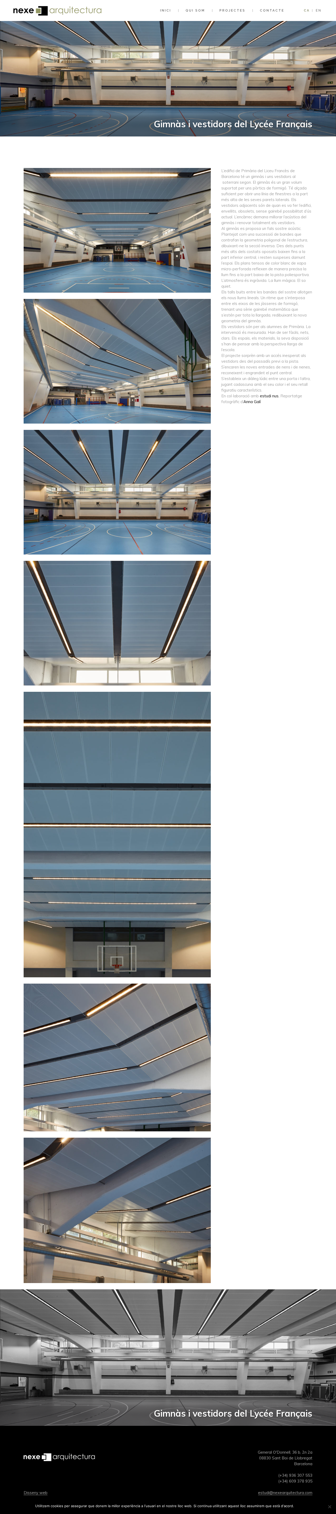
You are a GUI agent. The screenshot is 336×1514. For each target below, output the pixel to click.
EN (319, 10)
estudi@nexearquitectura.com (285, 1492)
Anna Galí (252, 401)
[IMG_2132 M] (117, 557)
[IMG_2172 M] (117, 1134)
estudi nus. (269, 395)
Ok (299, 1506)
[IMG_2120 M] (117, 426)
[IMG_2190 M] (117, 1286)
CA (307, 10)
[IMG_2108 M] (117, 295)
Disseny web (36, 1492)
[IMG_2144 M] (117, 688)
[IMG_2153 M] (117, 980)
